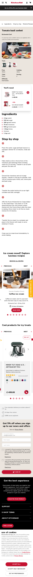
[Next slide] (28, 349)
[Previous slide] (6, 349)
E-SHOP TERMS (8, 512)
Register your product (16, 499)
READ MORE (16, 310)
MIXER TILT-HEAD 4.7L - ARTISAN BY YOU (17, 93)
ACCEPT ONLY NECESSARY (16, 569)
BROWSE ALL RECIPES (16, 261)
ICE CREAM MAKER (17, 105)
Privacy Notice (18, 556)
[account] (26, 3)
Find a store (7, 526)
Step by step (17, 24)
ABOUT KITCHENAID (10, 518)
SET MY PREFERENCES (16, 573)
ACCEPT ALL (16, 564)
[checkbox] (3, 450)
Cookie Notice (26, 552)
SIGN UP (17, 472)
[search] (6, 2)
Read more (8, 457)
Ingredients (8, 24)
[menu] (3, 2)
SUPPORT (6, 506)
